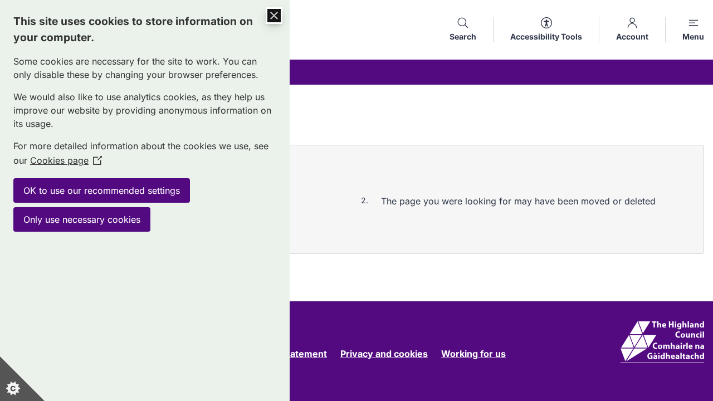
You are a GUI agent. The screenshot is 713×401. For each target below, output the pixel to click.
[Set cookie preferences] (22, 378)
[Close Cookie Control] (274, 15)
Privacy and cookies (384, 353)
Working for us (473, 353)
